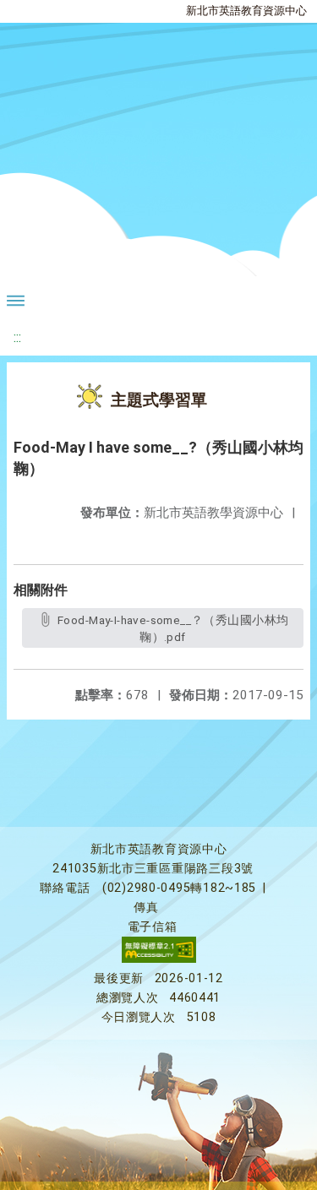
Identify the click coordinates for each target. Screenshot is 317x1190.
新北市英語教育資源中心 (246, 10)
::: (17, 337)
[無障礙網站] (159, 959)
